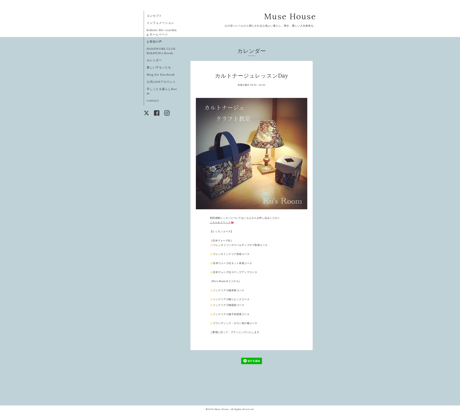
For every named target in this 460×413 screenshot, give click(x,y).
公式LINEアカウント (161, 82)
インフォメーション (160, 23)
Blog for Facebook (161, 74)
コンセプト (154, 15)
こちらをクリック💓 (222, 222)
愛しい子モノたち (159, 67)
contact (153, 100)
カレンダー (154, 60)
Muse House (296, 16)
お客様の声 (154, 41)
